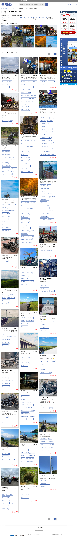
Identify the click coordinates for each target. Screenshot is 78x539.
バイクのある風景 (22, 17)
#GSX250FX (49, 250)
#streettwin (23, 419)
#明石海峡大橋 (24, 399)
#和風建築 (52, 291)
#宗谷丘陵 (11, 294)
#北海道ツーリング (11, 297)
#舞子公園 (23, 404)
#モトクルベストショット (46, 372)
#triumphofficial (43, 219)
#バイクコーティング (45, 123)
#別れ (11, 120)
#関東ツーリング (24, 275)
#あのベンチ (43, 185)
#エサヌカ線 (30, 317)
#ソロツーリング (5, 87)
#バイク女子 (50, 131)
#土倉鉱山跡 (9, 174)
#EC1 (51, 407)
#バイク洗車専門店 (25, 95)
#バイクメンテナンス (25, 98)
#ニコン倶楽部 (24, 168)
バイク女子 (45, 17)
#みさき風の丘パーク (45, 483)
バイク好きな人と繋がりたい (34, 17)
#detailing (33, 98)
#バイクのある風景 (25, 140)
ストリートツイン (5, 17)
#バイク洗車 (33, 95)
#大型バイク (14, 168)
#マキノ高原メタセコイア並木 (27, 236)
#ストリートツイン (6, 84)
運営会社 (29, 534)
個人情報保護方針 (53, 534)
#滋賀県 (3, 174)
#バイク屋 (43, 151)
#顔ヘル (32, 281)
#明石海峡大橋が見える (26, 402)
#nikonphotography (44, 210)
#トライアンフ (30, 104)
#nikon (51, 208)
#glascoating (23, 104)
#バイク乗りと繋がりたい (46, 140)
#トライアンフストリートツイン (47, 444)
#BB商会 (23, 84)
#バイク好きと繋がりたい (46, 137)
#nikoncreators (50, 213)
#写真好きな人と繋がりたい (27, 171)
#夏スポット (4, 294)
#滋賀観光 (49, 188)
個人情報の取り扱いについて (62, 534)
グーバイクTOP (4, 8)
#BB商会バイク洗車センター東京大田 (29, 81)
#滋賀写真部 (43, 188)
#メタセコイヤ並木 (25, 230)
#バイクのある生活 (44, 146)
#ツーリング (30, 87)
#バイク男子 (43, 134)
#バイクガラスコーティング (46, 129)
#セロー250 (43, 250)
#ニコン (33, 165)
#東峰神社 (23, 272)
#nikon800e (51, 210)
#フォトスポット (44, 480)
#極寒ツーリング (24, 278)
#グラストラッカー (6, 497)
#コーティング (44, 131)
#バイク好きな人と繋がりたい (27, 89)
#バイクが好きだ (44, 148)
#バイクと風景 (24, 163)
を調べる (68, 32)
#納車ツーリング (5, 503)
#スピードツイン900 (25, 157)
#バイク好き (43, 191)
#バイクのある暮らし (25, 165)
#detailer (27, 106)
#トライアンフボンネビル (26, 407)
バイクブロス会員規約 (44, 534)
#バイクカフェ (44, 81)
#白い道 (48, 361)
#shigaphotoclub (24, 233)
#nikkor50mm (43, 213)
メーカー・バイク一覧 (72, 4)
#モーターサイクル (25, 151)
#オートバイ (23, 87)
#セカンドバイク (9, 494)
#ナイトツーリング (25, 396)
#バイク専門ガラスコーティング (28, 101)
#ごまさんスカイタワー (7, 81)
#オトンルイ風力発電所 (7, 336)
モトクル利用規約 (36, 534)
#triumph (23, 106)
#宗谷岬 (48, 321)
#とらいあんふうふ (25, 281)
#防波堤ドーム (31, 357)
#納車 (3, 494)
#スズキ (13, 505)
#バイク (28, 84)
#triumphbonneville (24, 416)
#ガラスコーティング (25, 92)
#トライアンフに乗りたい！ (8, 380)
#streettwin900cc (30, 419)
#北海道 (3, 297)
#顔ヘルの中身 (24, 284)
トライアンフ (14, 17)
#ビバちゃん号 (5, 508)
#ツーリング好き (24, 148)
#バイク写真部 (44, 143)
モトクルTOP (11, 8)
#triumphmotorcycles (44, 216)
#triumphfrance (50, 219)
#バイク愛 (51, 148)
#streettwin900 (32, 416)
